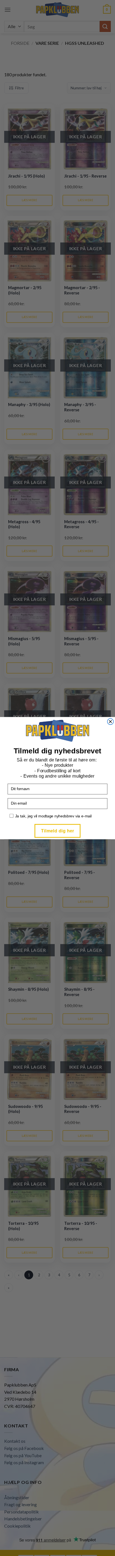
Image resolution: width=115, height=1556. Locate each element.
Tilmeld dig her (57, 830)
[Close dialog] (110, 721)
